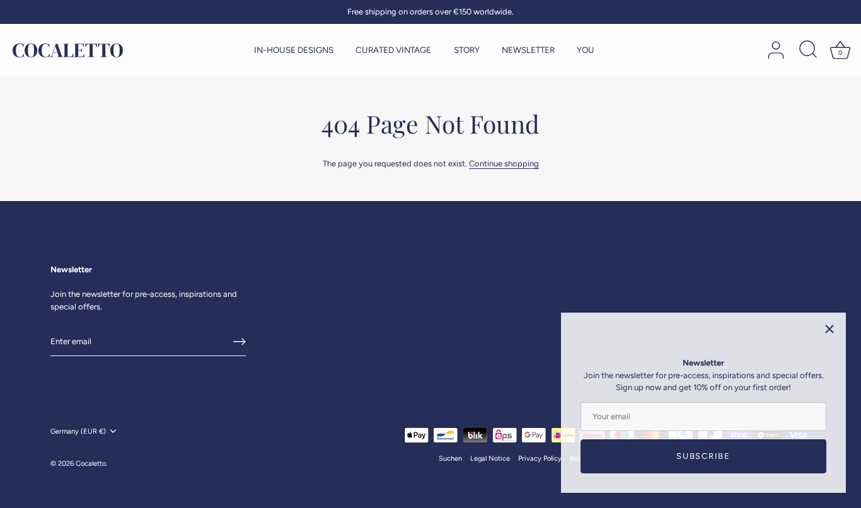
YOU (585, 50)
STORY (467, 50)
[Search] (808, 50)
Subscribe (703, 456)
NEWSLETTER (528, 50)
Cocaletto (91, 463)
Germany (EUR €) (78, 431)
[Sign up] (239, 341)
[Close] (829, 329)
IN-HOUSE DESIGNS (293, 50)
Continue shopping (504, 163)
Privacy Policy (540, 458)
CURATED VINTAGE (393, 50)
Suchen (450, 458)
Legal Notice (490, 458)
